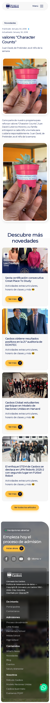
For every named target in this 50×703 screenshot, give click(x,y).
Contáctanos (12, 611)
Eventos (10, 664)
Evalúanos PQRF (14, 693)
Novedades (12, 655)
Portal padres (13, 607)
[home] (14, 6)
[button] (42, 6)
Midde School (13, 635)
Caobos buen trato (15, 689)
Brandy (24, 593)
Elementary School (15, 631)
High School (12, 640)
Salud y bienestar (14, 669)
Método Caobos (14, 680)
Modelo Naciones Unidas (19, 684)
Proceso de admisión (17, 622)
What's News (13, 651)
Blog (8, 660)
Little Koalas (12, 627)
